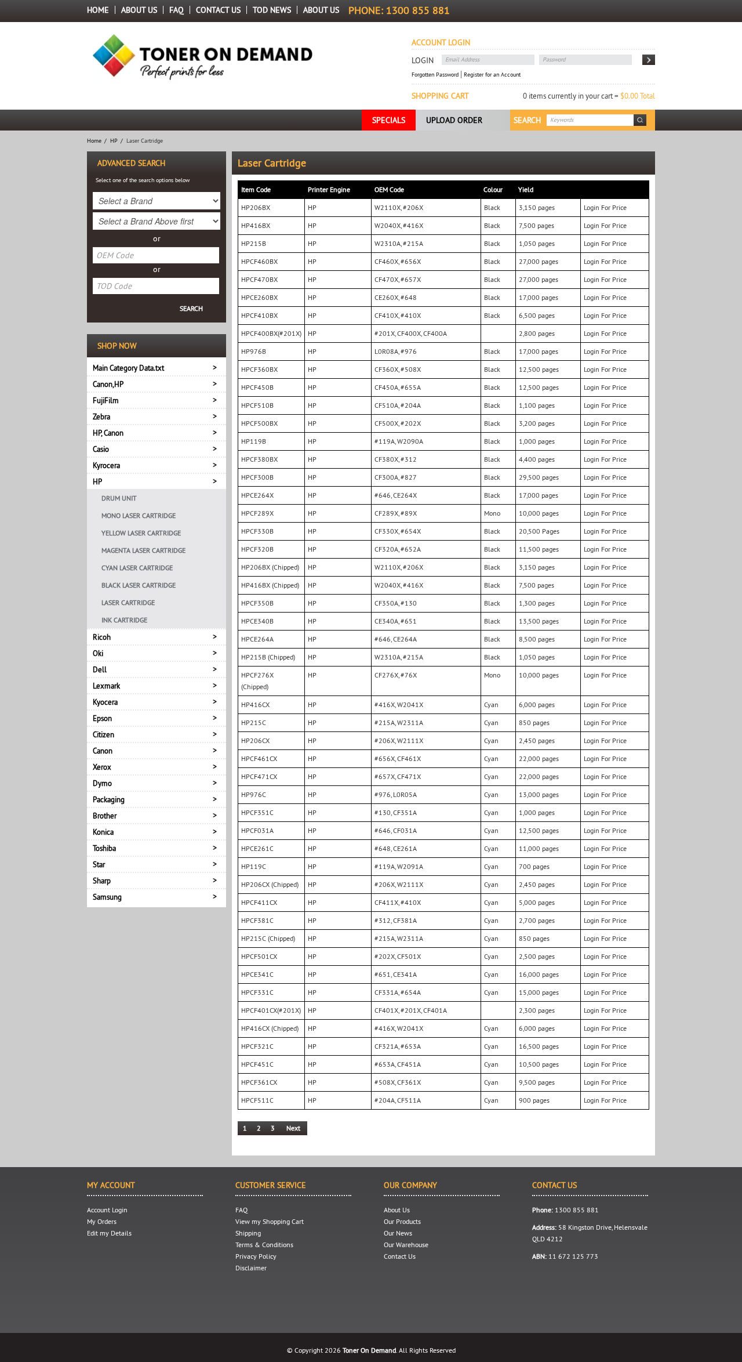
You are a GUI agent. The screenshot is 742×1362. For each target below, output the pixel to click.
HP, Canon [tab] (108, 432)
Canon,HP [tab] (108, 384)
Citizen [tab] (103, 734)
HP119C (253, 866)
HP (114, 140)
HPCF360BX (259, 369)
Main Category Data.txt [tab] (128, 367)
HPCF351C (257, 812)
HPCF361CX (259, 1082)
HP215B (253, 243)
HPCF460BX (259, 261)
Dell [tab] (100, 669)
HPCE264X (257, 495)
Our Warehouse (406, 1244)
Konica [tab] (103, 831)
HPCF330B (257, 531)
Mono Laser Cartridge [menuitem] (138, 515)
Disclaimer (251, 1267)
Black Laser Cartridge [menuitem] (138, 585)
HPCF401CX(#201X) (271, 1010)
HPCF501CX (259, 956)
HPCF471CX (259, 776)
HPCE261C (257, 848)
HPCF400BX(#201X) (271, 333)
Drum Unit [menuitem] (119, 498)
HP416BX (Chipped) (270, 585)
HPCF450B (257, 387)
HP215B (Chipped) (268, 657)
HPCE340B (257, 621)
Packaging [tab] (109, 799)
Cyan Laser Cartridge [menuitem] (137, 567)
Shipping (248, 1233)
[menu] (156, 558)
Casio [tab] (101, 449)
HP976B (253, 351)
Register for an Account (492, 74)
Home (98, 10)
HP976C (253, 794)
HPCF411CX (259, 902)
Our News (398, 1233)
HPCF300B (257, 477)
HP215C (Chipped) (268, 938)
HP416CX (255, 704)
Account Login (107, 1209)
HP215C (253, 722)
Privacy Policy (256, 1256)
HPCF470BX (259, 279)
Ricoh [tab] (102, 637)
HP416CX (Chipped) (270, 1028)
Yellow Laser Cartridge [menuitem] (141, 532)
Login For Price (605, 207)
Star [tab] (99, 864)
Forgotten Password (435, 74)
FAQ (176, 10)
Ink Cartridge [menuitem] (124, 619)
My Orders (102, 1221)
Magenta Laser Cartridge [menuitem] (143, 550)
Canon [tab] (102, 750)
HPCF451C (257, 1064)
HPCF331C (257, 992)
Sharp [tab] (102, 880)
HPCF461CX (259, 758)
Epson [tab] (102, 718)
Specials (388, 120)
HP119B (253, 441)
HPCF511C (257, 1100)
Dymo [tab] (102, 783)
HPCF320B (257, 549)
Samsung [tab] (107, 896)
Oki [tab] (98, 653)
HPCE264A (257, 639)
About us (321, 10)
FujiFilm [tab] (106, 400)
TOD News (272, 10)
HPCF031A (257, 830)
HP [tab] (97, 481)
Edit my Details (109, 1233)
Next (293, 1128)
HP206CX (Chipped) (270, 884)
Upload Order (454, 120)
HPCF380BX (259, 459)
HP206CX (255, 740)
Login (423, 60)
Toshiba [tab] (104, 848)
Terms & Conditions (264, 1244)
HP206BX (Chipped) (270, 567)
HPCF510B (257, 405)
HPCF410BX (259, 315)
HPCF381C (257, 920)
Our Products (402, 1221)
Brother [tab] (105, 815)
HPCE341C (257, 974)
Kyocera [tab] (105, 702)
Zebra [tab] (101, 416)
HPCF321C (257, 1046)
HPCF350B (257, 603)
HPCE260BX (259, 297)
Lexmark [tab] (106, 685)
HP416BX (255, 225)
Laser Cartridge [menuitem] (128, 602)
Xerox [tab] (102, 766)
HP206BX (255, 207)
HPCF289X (257, 513)
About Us (139, 10)
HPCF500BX (259, 423)
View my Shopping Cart (269, 1221)
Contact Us (218, 10)
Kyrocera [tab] (106, 465)
